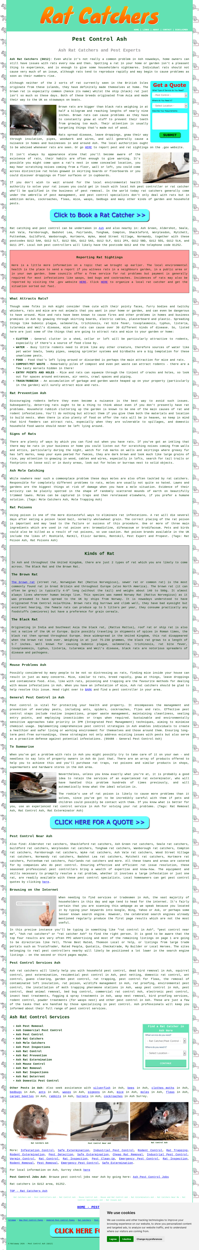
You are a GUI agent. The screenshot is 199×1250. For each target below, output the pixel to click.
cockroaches (113, 1096)
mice (120, 1092)
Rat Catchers (84, 1220)
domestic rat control (162, 974)
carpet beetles (22, 1096)
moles (114, 478)
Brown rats (67, 106)
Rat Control (48, 1158)
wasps (66, 1092)
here (45, 882)
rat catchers (151, 190)
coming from (65, 167)
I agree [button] (113, 1239)
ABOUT (156, 29)
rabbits (55, 1096)
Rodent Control (150, 1150)
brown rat (17, 91)
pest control (65, 865)
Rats (62, 134)
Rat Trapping (176, 1150)
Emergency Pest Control (138, 1158)
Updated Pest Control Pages (60, 1220)
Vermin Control (22, 1158)
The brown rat (23, 582)
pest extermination (41, 974)
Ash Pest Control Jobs (151, 1177)
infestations (32, 413)
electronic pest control (167, 991)
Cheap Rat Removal (128, 1154)
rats (53, 63)
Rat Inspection (75, 1158)
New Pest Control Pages (31, 1220)
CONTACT (167, 29)
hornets (82, 1096)
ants (42, 1092)
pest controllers (57, 245)
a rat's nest (72, 162)
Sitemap (12, 1220)
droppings (43, 175)
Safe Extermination (73, 1150)
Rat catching (20, 228)
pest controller (125, 689)
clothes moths (163, 1087)
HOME (136, 29)
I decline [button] (126, 1239)
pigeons (94, 1092)
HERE (88, 147)
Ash (101, 228)
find (22, 844)
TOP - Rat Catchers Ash (28, 1191)
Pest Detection (61, 1154)
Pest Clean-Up (103, 1158)
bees (130, 1087)
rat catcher (179, 186)
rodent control (22, 1000)
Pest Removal (47, 1163)
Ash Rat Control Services (39, 1017)
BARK (88, 689)
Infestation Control (37, 1150)
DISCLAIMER (181, 29)
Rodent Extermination (27, 1154)
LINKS (146, 29)
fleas (170, 1092)
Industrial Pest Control (113, 1150)
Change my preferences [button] (149, 1239)
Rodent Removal (22, 1163)
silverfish (101, 1087)
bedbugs (16, 1092)
